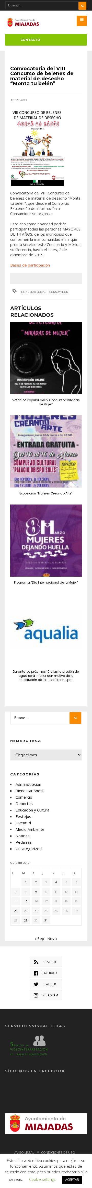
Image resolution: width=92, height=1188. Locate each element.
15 (25, 901)
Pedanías (24, 842)
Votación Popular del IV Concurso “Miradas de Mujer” (46, 402)
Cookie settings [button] (42, 1179)
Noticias (23, 835)
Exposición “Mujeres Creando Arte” (46, 493)
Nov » (52, 938)
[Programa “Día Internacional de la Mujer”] (46, 541)
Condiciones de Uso (58, 1152)
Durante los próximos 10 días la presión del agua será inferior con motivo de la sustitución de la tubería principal (46, 675)
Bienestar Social (33, 292)
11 (55, 892)
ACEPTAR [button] (72, 1179)
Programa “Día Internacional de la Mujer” (46, 582)
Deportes (24, 803)
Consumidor (58, 292)
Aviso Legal (24, 1152)
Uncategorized (29, 848)
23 (36, 911)
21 (15, 911)
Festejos (23, 816)
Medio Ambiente (30, 829)
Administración (28, 784)
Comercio (24, 797)
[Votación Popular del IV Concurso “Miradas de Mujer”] (46, 358)
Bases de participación (30, 265)
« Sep (39, 938)
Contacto (30, 40)
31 (46, 920)
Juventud (23, 822)
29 (25, 920)
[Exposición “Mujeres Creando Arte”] (46, 451)
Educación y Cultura (32, 810)
